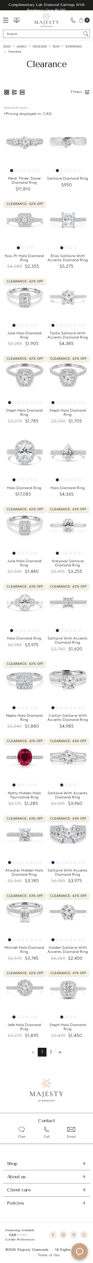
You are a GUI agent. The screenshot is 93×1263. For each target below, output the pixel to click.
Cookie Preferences (20, 1239)
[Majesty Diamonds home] (46, 20)
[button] (7, 92)
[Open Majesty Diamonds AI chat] (79, 1251)
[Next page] (59, 1052)
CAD (13, 1235)
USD (23, 1235)
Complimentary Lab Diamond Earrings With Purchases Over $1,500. (46, 7)
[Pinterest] (74, 1235)
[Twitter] (84, 1235)
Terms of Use (49, 1255)
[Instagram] (63, 1235)
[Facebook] (53, 1235)
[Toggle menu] (8, 20)
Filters (76, 92)
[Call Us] (73, 20)
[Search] (85, 33)
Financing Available (20, 1230)
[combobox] (44, 34)
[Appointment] (16, 20)
